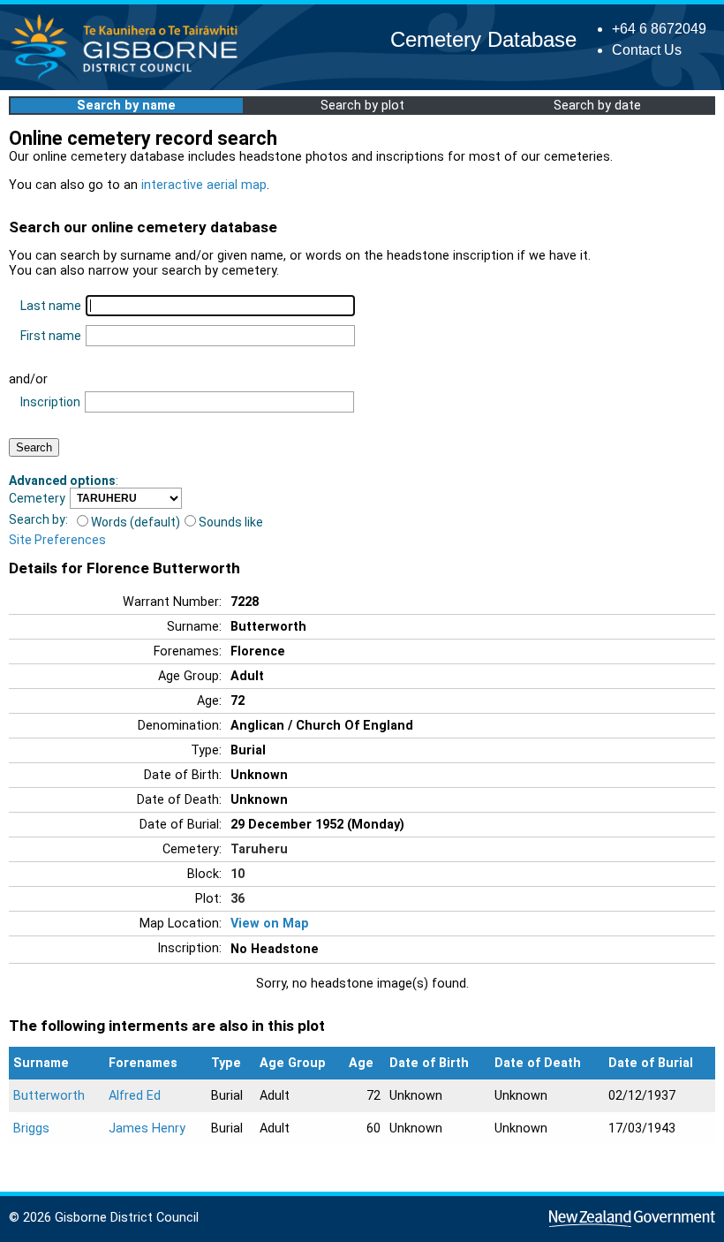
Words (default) (135, 522)
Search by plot (362, 105)
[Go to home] (129, 79)
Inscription (50, 402)
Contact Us (647, 49)
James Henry (147, 1128)
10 (237, 874)
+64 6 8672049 (659, 28)
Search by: (38, 519)
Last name (50, 306)
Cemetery (37, 498)
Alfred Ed (135, 1095)
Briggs (31, 1128)
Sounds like (231, 522)
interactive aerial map (204, 185)
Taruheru (259, 849)
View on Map (269, 923)
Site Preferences (57, 540)
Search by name (126, 105)
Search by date (597, 105)
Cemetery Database (483, 39)
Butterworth (49, 1095)
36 (237, 898)
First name (50, 336)
